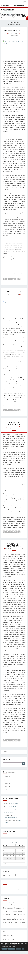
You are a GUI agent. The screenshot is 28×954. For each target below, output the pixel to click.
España (10, 908)
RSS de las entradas (8, 935)
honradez (20, 911)
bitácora (11, 902)
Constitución (5, 905)
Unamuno (6, 925)
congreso (21, 902)
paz (14, 916)
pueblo (20, 919)
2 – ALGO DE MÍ (14, 803)
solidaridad (20, 922)
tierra (24, 922)
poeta (16, 916)
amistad (4, 902)
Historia (15, 911)
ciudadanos (15, 902)
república (4, 922)
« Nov (4, 863)
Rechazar (11, 949)
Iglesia (8, 914)
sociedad (16, 922)
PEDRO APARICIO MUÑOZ (10, 810)
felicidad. (21, 908)
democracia (21, 905)
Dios (4, 908)
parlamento (11, 916)
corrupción (9, 905)
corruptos (14, 905)
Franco (4, 911)
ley (19, 914)
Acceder (5, 751)
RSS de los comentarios (9, 939)
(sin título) (7, 776)
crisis (17, 905)
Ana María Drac (14, 889)
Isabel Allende (6, 889)
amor (7, 902)
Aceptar (4, 949)
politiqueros (20, 916)
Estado (16, 908)
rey (6, 922)
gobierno (9, 911)
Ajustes (18, 949)
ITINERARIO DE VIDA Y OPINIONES (12, 5)
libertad (22, 914)
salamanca (11, 922)
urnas (11, 925)
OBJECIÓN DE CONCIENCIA (14, 423)
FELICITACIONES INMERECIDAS (12, 817)
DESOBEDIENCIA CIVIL (14, 31)
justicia (16, 914)
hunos (4, 914)
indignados (12, 914)
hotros (23, 911)
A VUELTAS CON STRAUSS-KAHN (14, 545)
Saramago (11, 887)
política (5, 919)
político (9, 919)
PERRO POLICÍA (14, 291)
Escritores (5, 887)
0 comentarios (19, 548)
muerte (7, 916)
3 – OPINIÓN (12, 806)
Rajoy (23, 919)
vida (13, 925)
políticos (15, 919)
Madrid (4, 916)
